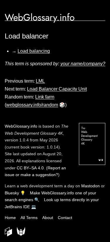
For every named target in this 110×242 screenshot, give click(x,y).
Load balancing (34, 51)
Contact (65, 217)
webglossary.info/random (32, 104)
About (47, 217)
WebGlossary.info (40, 17)
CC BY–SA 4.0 (30, 168)
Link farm (44, 96)
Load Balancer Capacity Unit (57, 88)
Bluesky (12, 193)
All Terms (29, 217)
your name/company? (82, 63)
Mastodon (90, 185)
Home (10, 217)
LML (40, 81)
